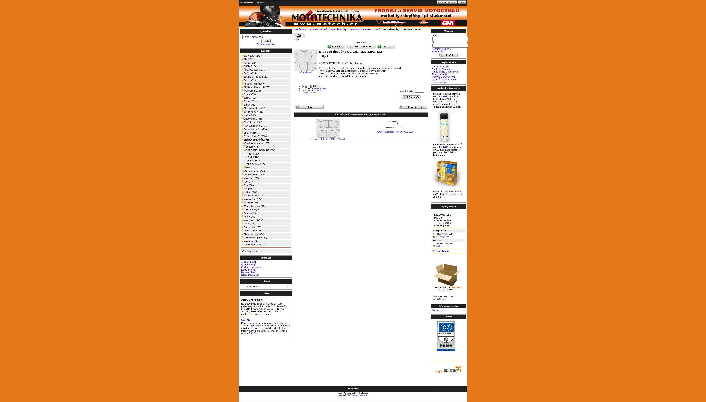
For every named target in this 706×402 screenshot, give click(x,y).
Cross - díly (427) (252, 230)
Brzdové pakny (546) (255, 171)
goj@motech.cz (443, 246)
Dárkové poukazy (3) (255, 244)
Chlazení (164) (251, 132)
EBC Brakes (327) (256, 164)
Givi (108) (248, 59)
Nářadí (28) (249, 216)
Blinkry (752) (250, 104)
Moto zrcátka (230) (253, 199)
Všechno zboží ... (252, 251)
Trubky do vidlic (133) (254, 195)
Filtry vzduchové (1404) (255, 125)
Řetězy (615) (250, 73)
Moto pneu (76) (251, 178)
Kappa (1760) (250, 63)
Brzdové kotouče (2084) (256, 136)
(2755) (257, 143)
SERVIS (245, 319)
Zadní (296, 39)
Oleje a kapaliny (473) (255, 108)
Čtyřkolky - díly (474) (254, 234)
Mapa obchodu (248, 272)
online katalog (320, 88)
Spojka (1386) (251, 202)
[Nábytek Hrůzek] (446, 369)
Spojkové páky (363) (254, 111)
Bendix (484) (252, 146)
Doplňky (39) (250, 213)
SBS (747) (251, 167)
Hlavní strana (246, 3)
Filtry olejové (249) (253, 122)
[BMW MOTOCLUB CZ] (446, 350)
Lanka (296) (250, 115)
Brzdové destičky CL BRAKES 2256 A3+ (328, 139)
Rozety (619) (250, 80)
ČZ (458, 94)
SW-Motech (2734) (253, 56)
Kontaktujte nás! (249, 269)
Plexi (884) (249, 185)
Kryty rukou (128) (252, 90)
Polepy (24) (249, 188)
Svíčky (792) (250, 97)
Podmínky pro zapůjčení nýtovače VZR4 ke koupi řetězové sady (444, 79)
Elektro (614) (250, 94)
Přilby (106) (249, 223)
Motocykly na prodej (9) (255, 237)
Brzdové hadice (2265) (255, 174)
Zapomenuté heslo (441, 49)
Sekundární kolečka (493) (256, 77)
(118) (253, 157)
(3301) (256, 139)
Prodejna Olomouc (441, 69)
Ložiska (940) (250, 192)
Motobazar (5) (251, 241)
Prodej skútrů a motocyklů (445, 72)
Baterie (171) (250, 101)
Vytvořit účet (438, 51)
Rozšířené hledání (266, 44)
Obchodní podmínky (251, 267)
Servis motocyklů (440, 66)
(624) (260, 150)
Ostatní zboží (438, 310)
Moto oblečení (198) (254, 220)
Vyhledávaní (266, 31)
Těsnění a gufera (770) (255, 206)
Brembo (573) (254, 160)
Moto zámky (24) (252, 209)
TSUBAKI (443, 96)
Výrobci (266, 281)
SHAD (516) (250, 66)
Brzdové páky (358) (253, 118)
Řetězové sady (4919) (255, 70)
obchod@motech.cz (445, 236)
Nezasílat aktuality (250, 275)
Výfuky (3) (249, 181)
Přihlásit (260, 3)
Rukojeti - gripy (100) (254, 83)
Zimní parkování (440, 74)
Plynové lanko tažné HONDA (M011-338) (394, 132)
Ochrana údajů (248, 264)
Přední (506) (254, 153)
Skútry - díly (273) (252, 227)
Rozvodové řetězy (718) (256, 129)
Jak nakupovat (248, 262)
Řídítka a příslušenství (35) (257, 87)
